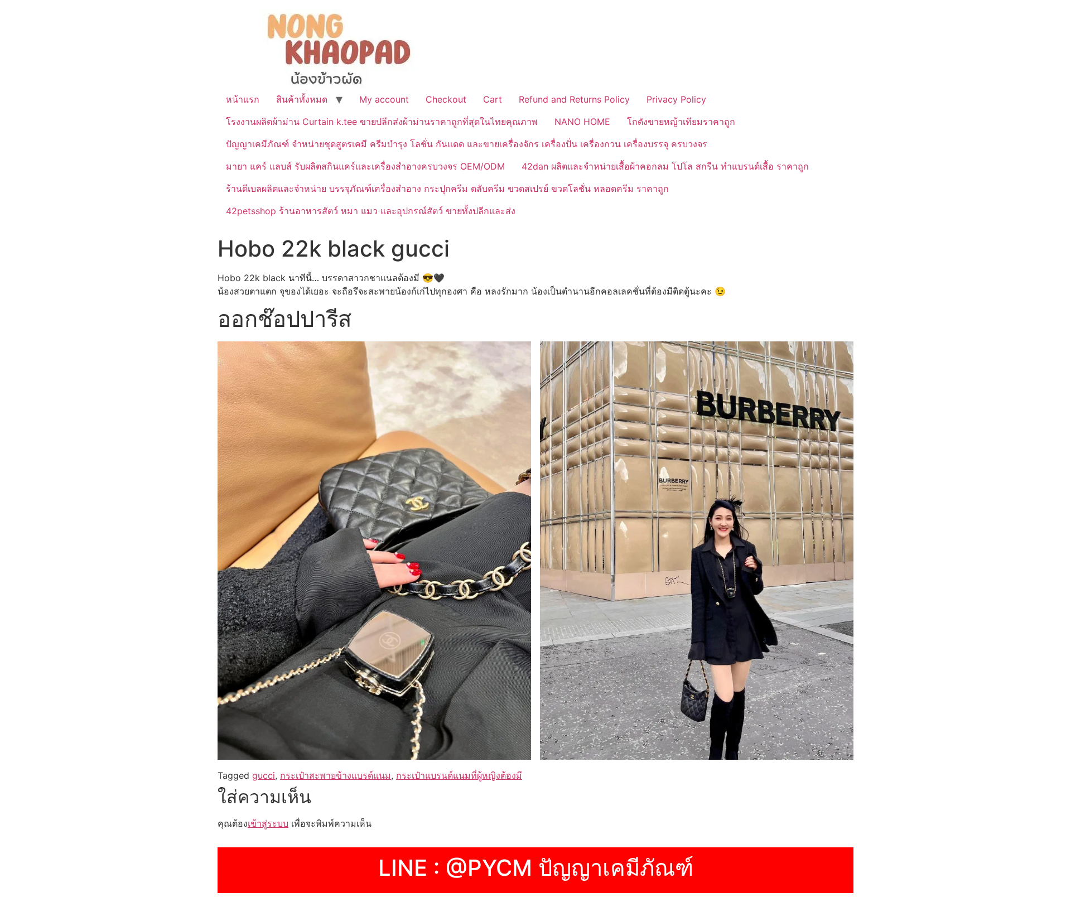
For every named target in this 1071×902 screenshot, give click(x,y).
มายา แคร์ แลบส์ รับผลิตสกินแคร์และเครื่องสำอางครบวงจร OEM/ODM (365, 166)
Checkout (446, 99)
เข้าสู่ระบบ (268, 823)
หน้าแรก (242, 99)
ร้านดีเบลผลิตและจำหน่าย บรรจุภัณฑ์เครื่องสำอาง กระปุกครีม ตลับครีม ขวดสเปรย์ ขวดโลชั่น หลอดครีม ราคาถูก (447, 188)
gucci (263, 775)
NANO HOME (582, 121)
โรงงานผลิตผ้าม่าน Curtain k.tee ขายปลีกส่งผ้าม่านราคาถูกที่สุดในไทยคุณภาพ (382, 121)
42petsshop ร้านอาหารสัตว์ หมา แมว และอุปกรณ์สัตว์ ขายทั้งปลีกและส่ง (370, 210)
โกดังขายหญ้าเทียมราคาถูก (681, 121)
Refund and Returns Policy (574, 99)
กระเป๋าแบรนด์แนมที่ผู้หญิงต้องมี (459, 775)
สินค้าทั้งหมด (301, 99)
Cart (492, 99)
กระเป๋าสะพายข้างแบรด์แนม (335, 775)
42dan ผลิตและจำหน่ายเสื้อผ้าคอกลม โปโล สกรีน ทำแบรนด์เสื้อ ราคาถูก (665, 166)
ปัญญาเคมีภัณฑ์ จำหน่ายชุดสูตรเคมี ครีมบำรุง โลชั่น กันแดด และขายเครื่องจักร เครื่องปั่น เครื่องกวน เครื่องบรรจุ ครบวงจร (466, 143)
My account (384, 99)
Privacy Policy (676, 99)
